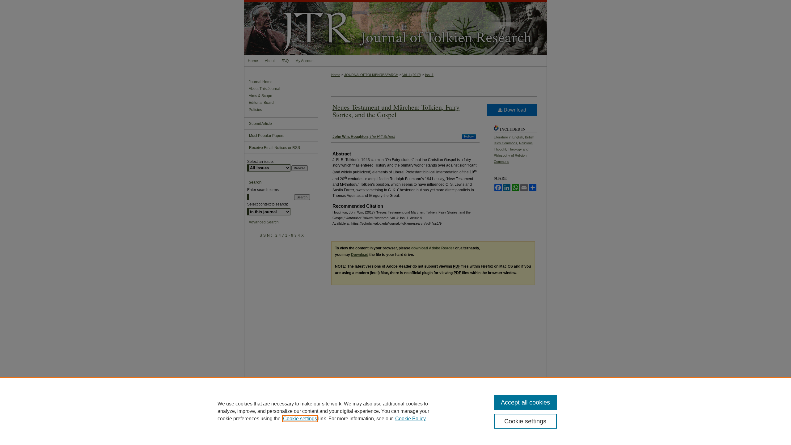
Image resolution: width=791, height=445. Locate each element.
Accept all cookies (525, 402)
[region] (395, 411)
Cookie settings (300, 418)
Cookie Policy (410, 418)
